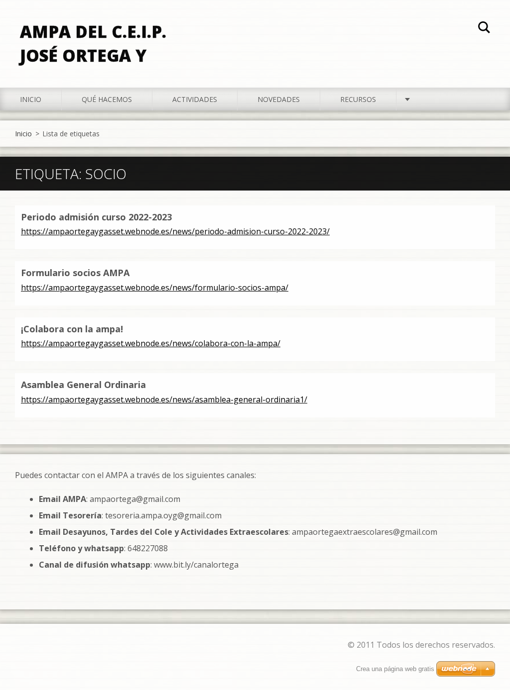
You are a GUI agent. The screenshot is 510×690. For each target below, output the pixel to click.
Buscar (484, 29)
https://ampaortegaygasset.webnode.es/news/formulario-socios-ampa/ (154, 287)
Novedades (278, 99)
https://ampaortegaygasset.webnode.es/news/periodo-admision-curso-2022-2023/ (175, 231)
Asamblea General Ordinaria (83, 385)
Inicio (30, 99)
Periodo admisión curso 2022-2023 (96, 217)
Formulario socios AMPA (75, 273)
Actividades (194, 99)
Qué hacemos (107, 99)
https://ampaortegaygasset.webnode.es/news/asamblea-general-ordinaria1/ (164, 399)
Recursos (358, 99)
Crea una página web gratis (395, 669)
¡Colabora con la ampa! (72, 329)
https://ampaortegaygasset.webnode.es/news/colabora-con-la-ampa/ (150, 343)
